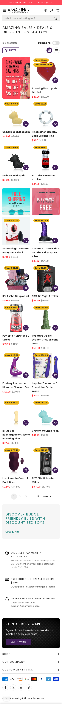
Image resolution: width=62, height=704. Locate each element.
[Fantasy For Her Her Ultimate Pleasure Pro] (16, 366)
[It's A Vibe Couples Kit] (16, 278)
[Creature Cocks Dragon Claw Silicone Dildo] (46, 318)
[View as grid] (49, 50)
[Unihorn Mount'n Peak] (46, 413)
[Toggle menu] (4, 10)
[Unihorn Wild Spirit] (16, 158)
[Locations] (46, 10)
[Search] (55, 18)
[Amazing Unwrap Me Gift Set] (46, 71)
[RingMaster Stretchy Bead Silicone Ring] (46, 114)
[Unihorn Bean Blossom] (16, 114)
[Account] (52, 10)
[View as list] (57, 50)
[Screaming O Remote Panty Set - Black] (16, 231)
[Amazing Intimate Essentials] (46, 201)
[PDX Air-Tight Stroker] (46, 278)
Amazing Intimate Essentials (27, 698)
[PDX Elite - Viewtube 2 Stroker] (16, 318)
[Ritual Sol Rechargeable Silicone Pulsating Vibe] (16, 413)
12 (38, 496)
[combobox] (31, 18)
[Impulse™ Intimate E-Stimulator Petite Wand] (46, 366)
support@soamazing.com (25, 605)
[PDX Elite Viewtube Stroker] (46, 158)
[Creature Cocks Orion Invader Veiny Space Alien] (46, 231)
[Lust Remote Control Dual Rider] (16, 461)
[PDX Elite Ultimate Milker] (46, 461)
